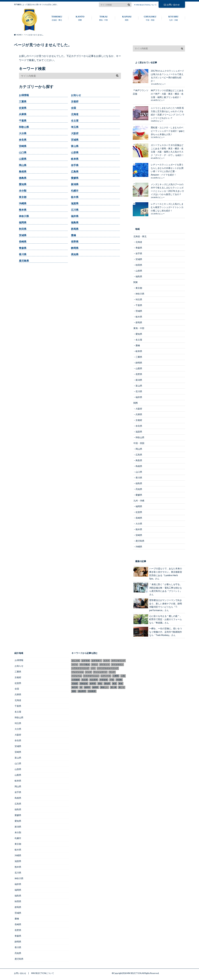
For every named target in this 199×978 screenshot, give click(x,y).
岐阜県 (75, 158)
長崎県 (22, 241)
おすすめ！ (96, 660)
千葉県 (22, 120)
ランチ (112, 672)
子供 (112, 680)
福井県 (75, 216)
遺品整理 (82, 691)
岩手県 (75, 165)
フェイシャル (77, 672)
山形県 (75, 152)
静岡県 (75, 247)
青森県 (22, 247)
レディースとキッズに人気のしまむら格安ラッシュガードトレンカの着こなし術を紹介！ (167, 207)
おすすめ (85, 660)
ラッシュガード (100, 672)
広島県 (75, 171)
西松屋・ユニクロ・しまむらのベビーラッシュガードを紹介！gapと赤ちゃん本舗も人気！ (168, 130)
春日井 (75, 687)
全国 (73, 107)
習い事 (113, 687)
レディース (106, 676)
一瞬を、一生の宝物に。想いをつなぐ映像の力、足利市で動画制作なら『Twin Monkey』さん (165, 631)
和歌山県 (24, 126)
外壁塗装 (103, 680)
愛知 (100, 683)
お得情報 (24, 95)
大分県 (22, 133)
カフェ (75, 664)
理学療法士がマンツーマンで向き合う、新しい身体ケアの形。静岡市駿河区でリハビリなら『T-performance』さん (165, 605)
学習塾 (119, 680)
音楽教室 (92, 691)
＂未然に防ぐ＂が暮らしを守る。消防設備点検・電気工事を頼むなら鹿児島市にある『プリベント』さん (165, 589)
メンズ (88, 672)
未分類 (22, 190)
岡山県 (22, 165)
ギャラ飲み (84, 664)
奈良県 (22, 139)
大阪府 (75, 133)
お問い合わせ (173, 4)
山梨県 (22, 158)
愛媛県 (75, 177)
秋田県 (22, 228)
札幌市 (75, 190)
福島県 (75, 222)
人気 (123, 676)
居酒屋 (75, 683)
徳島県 (22, 177)
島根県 (22, 171)
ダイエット (104, 664)
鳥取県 (139, 460)
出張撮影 (75, 680)
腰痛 (74, 691)
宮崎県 (22, 145)
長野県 (75, 241)
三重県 (22, 101)
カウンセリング (118, 660)
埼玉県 (75, 126)
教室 (114, 683)
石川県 (75, 209)
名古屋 (75, 120)
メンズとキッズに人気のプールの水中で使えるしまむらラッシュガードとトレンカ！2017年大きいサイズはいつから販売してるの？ (167, 189)
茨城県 (22, 235)
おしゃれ (75, 660)
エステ (106, 660)
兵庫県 (22, 114)
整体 (121, 683)
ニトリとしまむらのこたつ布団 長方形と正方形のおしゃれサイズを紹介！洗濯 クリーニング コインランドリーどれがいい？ (167, 113)
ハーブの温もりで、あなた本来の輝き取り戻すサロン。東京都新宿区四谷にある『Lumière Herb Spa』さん (165, 573)
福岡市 (87, 687)
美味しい (104, 687)
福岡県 (22, 222)
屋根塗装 (84, 683)
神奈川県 (24, 216)
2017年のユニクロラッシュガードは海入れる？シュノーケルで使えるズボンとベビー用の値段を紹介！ (167, 75)
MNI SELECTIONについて (146, 5)
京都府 (75, 101)
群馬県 (75, 228)
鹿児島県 (24, 260)
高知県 (75, 254)
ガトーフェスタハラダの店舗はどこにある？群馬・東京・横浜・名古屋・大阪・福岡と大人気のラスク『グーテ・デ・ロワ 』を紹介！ (167, 150)
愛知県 (22, 184)
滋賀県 (75, 203)
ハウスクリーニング (80, 668)
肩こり (121, 687)
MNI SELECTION (134, 973)
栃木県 (75, 196)
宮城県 (75, 139)
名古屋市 (93, 680)
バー (93, 668)
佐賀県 (22, 107)
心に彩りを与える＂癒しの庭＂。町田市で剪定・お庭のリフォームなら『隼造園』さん (165, 619)
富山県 (75, 145)
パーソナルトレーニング (107, 668)
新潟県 (75, 184)
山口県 (22, 152)
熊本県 (22, 209)
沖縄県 (22, 203)
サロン (94, 664)
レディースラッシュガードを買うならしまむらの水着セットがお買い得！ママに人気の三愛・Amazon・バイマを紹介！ (167, 169)
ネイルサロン (117, 664)
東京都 (22, 196)
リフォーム (76, 676)
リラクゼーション (91, 676)
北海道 (75, 114)
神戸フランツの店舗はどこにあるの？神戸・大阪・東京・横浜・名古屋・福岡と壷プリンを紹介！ (167, 93)
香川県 (22, 254)
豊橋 (73, 235)
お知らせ (76, 95)
